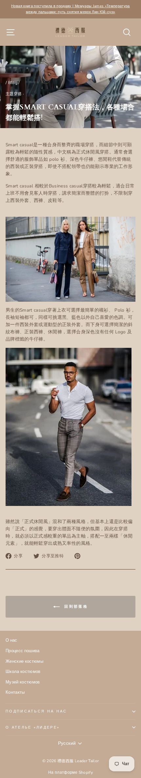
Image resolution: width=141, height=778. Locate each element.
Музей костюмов (23, 682)
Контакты (15, 692)
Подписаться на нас (36, 711)
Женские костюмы (24, 661)
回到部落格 (75, 606)
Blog (12, 83)
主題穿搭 (14, 94)
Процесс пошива (23, 651)
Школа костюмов (23, 672)
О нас (11, 640)
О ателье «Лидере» (33, 727)
